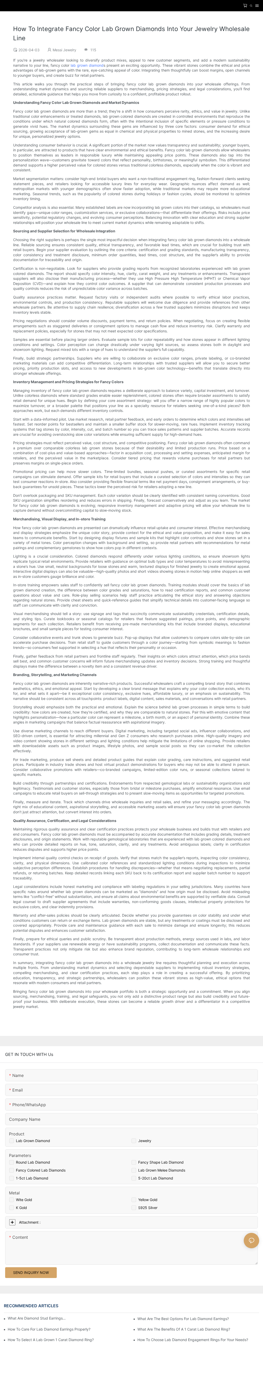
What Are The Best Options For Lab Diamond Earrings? (183, 1318)
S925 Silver (147, 1207)
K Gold (21, 1207)
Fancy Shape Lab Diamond (161, 1162)
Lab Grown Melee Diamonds (161, 1170)
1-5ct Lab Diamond (32, 1178)
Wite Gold (24, 1199)
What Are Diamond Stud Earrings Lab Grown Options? (37, 1318)
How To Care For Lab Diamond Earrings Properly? (49, 1329)
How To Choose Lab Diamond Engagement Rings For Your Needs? (192, 1340)
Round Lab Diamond (33, 1162)
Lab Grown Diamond (33, 1140)
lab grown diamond (87, 65)
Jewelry (144, 1140)
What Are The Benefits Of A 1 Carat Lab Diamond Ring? (183, 1329)
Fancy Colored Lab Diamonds (40, 1170)
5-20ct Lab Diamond (155, 1178)
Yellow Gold (147, 1199)
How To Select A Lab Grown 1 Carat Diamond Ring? (51, 1340)
